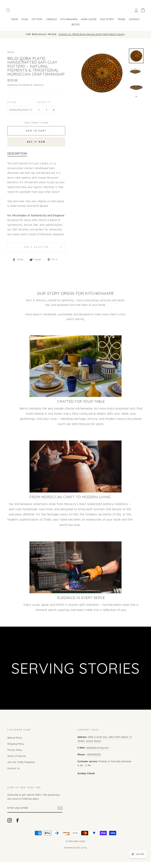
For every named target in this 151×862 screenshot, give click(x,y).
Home (14, 19)
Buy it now (36, 141)
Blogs (76, 24)
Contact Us (13, 768)
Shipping (12, 85)
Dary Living (81, 847)
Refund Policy (14, 738)
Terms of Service (16, 756)
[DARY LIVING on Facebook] (17, 820)
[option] (75, 34)
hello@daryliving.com (97, 747)
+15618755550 (93, 754)
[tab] (17, 154)
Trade (121, 19)
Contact (134, 19)
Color (12, 102)
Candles (51, 19)
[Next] (136, 95)
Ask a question (36, 247)
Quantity (44, 102)
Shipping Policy (15, 744)
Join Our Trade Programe (21, 762)
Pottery (37, 19)
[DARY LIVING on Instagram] (9, 820)
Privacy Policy (14, 750)
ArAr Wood (88, 19)
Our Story (107, 19)
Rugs (25, 19)
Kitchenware (69, 19)
